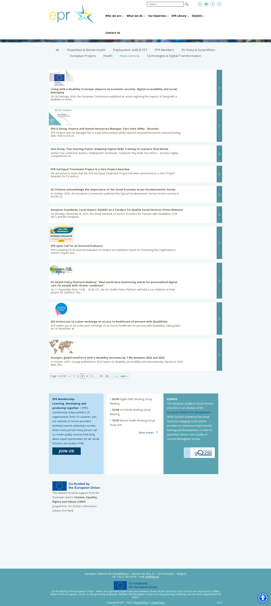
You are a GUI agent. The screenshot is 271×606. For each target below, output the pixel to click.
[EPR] (76, 12)
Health (107, 56)
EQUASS (197, 15)
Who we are (113, 15)
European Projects (83, 56)
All (57, 50)
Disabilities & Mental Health (86, 50)
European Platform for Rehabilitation (189, 412)
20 (106, 376)
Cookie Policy (158, 602)
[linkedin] (200, 4)
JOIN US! (66, 451)
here (70, 510)
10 (101, 376)
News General (129, 56)
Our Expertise (157, 15)
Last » (123, 376)
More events (146, 432)
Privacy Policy (141, 602)
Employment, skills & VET (130, 50)
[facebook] (213, 4)
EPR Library (179, 15)
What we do (135, 15)
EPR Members (164, 50)
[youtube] (206, 4)
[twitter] (219, 4)
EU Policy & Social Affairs (198, 50)
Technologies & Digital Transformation (174, 56)
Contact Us (112, 32)
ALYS (219, 602)
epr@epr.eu (152, 576)
